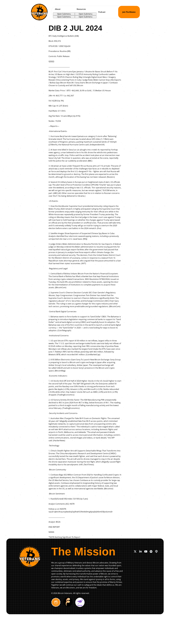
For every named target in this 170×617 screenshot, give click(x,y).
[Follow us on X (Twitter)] (135, 551)
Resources (81, 9)
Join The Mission (129, 12)
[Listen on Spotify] (151, 551)
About (57, 9)
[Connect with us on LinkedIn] (140, 551)
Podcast (101, 12)
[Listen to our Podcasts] (156, 551)
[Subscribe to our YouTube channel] (145, 551)
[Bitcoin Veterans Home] (39, 12)
